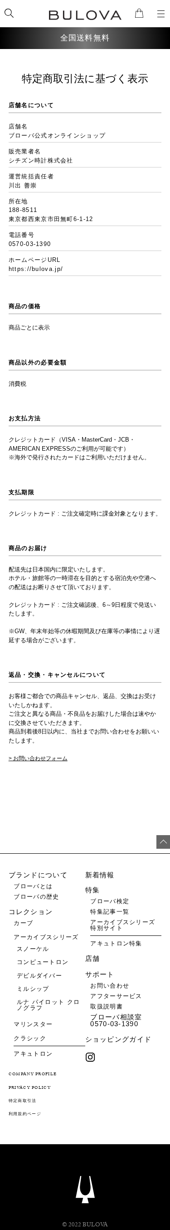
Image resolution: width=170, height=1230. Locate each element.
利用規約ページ (25, 1114)
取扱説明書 (106, 1006)
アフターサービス (116, 996)
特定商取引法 (23, 1101)
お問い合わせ (109, 986)
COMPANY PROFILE (33, 1075)
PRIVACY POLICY (30, 1088)
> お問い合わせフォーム (38, 758)
